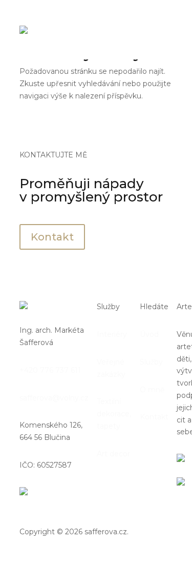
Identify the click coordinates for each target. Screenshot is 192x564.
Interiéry (112, 334)
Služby (151, 362)
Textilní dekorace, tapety (114, 414)
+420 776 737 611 (50, 370)
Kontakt (52, 237)
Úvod (149, 334)
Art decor (113, 453)
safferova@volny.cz (54, 397)
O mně (152, 389)
